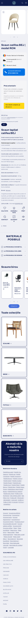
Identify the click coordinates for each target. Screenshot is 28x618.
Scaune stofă (17, 526)
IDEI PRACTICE (7, 564)
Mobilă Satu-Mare (8, 493)
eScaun (8, 190)
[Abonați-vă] (21, 461)
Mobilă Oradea (16, 480)
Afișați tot (14, 306)
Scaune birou (16, 519)
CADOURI (14, 500)
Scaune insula (7, 517)
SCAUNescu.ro (11, 617)
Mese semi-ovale (19, 534)
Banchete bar (14, 541)
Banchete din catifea (15, 545)
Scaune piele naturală (9, 523)
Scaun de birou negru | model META (6, 284)
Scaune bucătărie (14, 513)
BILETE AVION (7, 589)
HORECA (20, 500)
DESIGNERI (6, 500)
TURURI (5, 596)
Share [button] (4, 225)
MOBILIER (13, 498)
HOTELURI (6, 593)
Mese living (13, 530)
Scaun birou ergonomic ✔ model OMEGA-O (17, 289)
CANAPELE (6, 504)
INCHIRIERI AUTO (8, 586)
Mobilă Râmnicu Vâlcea (15, 491)
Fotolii (5, 547)
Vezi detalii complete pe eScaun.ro (13, 106)
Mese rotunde (8, 536)
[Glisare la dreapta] (17, 37)
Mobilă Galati (7, 480)
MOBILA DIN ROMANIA (9, 557)
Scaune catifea (7, 528)
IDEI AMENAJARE (15, 495)
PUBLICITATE (7, 502)
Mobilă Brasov (7, 478)
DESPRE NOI (19, 203)
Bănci (5, 539)
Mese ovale (16, 536)
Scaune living (7, 515)
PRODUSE (20, 498)
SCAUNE (6, 343)
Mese (15, 528)
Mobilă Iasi (12, 474)
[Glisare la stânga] (10, 37)
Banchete (6, 543)
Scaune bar (15, 515)
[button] (2, 3)
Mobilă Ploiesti (7, 483)
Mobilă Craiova (17, 478)
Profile (5, 604)
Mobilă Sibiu (11, 487)
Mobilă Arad (7, 485)
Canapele (11, 547)
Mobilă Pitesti (16, 485)
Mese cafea (10, 532)
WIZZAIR (5, 600)
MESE (5, 374)
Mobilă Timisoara (15, 476)
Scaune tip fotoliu (8, 521)
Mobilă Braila (17, 483)
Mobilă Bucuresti (8, 472)
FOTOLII (6, 405)
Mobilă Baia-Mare (13, 489)
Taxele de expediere (11, 117)
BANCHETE (7, 436)
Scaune (5, 513)
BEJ (4, 124)
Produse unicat (19, 521)
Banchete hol (12, 539)
